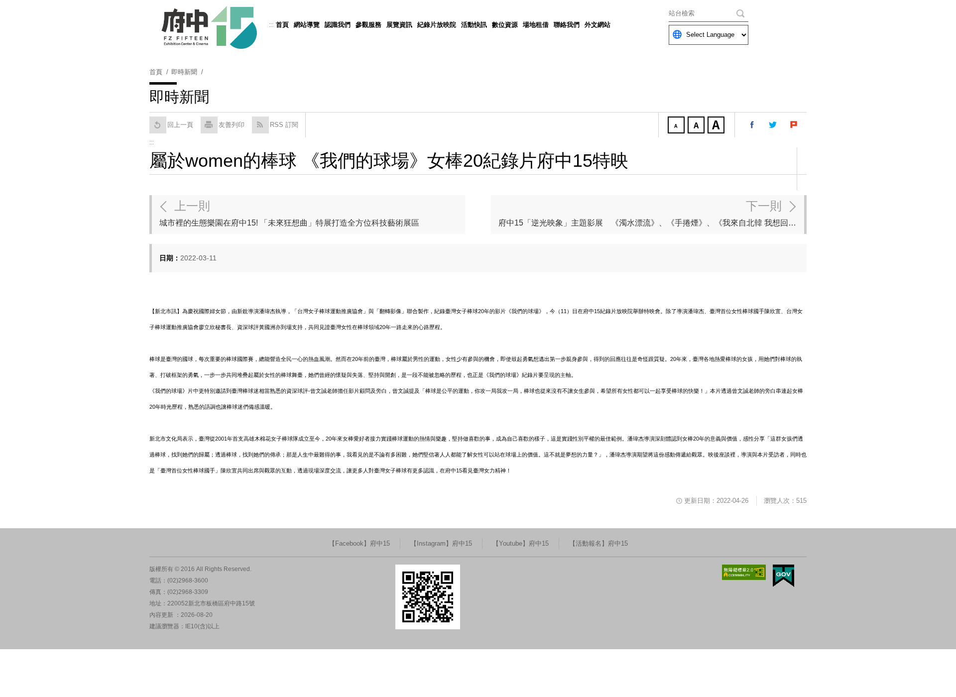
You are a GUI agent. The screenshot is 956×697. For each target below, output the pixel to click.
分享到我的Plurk (794, 124)
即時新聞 (184, 72)
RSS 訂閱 (284, 124)
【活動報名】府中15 (598, 543)
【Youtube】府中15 (520, 543)
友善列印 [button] (231, 124)
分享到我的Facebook (752, 124)
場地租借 (536, 24)
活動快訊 (474, 24)
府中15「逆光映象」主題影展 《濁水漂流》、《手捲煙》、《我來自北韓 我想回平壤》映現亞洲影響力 (651, 213)
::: (271, 24)
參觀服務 (368, 24)
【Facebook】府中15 (359, 543)
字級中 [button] (697, 125)
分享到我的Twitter (773, 124)
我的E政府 (783, 576)
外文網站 (597, 24)
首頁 (282, 24)
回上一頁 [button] (180, 124)
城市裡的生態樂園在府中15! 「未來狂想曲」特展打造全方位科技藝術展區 (289, 213)
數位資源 (505, 24)
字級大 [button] (717, 125)
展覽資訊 (399, 24)
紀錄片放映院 (436, 24)
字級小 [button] (677, 125)
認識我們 (338, 24)
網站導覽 (307, 24)
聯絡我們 (567, 24)
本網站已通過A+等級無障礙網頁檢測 (744, 572)
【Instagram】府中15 (441, 543)
